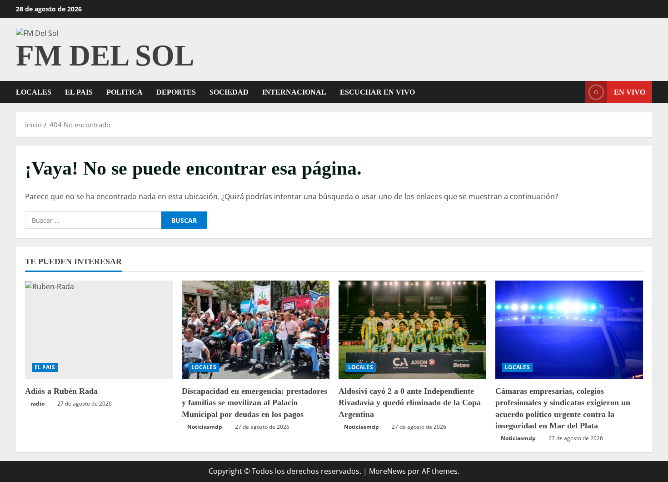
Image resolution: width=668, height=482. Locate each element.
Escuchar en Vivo (377, 92)
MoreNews (387, 471)
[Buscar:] (93, 220)
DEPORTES (176, 92)
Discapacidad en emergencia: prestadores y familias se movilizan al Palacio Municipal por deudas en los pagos (254, 402)
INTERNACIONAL (294, 92)
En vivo (629, 92)
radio (37, 403)
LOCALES (33, 92)
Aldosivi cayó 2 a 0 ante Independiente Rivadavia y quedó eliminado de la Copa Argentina (410, 402)
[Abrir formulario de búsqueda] (575, 92)
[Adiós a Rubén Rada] (99, 330)
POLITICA (124, 92)
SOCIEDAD (229, 92)
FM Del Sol (105, 55)
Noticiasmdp (204, 427)
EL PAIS (79, 92)
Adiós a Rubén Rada (61, 391)
